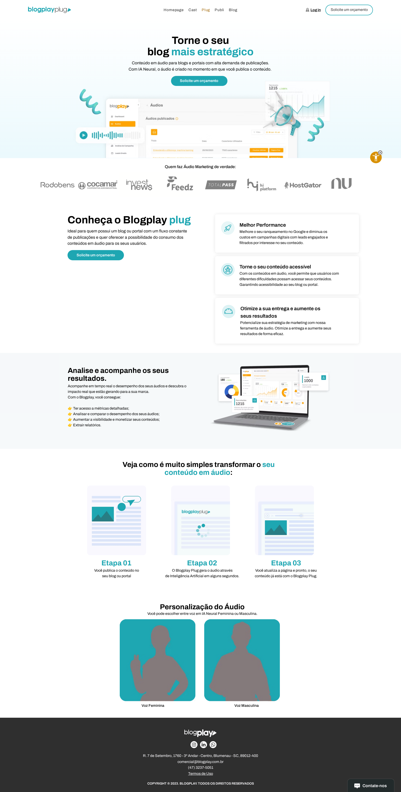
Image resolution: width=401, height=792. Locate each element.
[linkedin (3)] (203, 744)
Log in (315, 10)
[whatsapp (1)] (213, 744)
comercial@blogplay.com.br (200, 762)
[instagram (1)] (194, 744)
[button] (380, 152)
